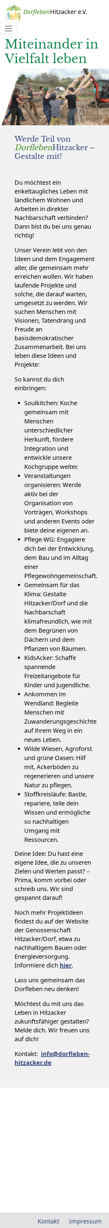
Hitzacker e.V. (55, 12)
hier (66, 965)
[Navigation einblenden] (8, 28)
